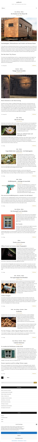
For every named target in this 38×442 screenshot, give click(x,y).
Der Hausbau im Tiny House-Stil (19, 13)
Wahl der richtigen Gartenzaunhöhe (6, 394)
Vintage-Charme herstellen (19, 71)
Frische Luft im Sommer (19, 242)
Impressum (25, 440)
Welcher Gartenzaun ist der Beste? (6, 390)
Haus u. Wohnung (17, 209)
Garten (17, 117)
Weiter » (8, 377)
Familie (17, 179)
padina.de (19, 2)
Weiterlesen (34, 65)
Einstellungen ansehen (19, 438)
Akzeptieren (19, 432)
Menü (4, 8)
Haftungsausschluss (20, 440)
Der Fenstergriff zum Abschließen (19, 211)
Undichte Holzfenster (19, 342)
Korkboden (19, 311)
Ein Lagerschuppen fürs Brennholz (19, 277)
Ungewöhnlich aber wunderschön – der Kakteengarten (19, 151)
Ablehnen (19, 435)
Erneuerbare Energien (4, 417)
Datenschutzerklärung (14, 440)
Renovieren (18, 275)
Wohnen (20, 117)
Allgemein (2, 415)
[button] (36, 424)
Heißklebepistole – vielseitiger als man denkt (19, 181)
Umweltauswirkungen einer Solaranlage (6, 392)
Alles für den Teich (19, 119)
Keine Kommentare (19, 15)
